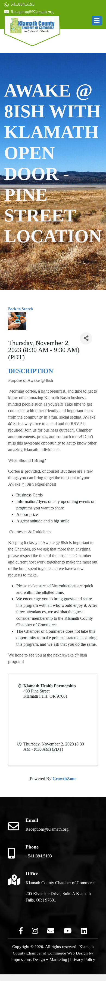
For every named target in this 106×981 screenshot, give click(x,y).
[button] (97, 20)
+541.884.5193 (39, 856)
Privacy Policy (82, 959)
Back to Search (20, 309)
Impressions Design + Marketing (39, 959)
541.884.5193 (22, 4)
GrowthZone (64, 778)
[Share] (86, 338)
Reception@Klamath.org (32, 11)
